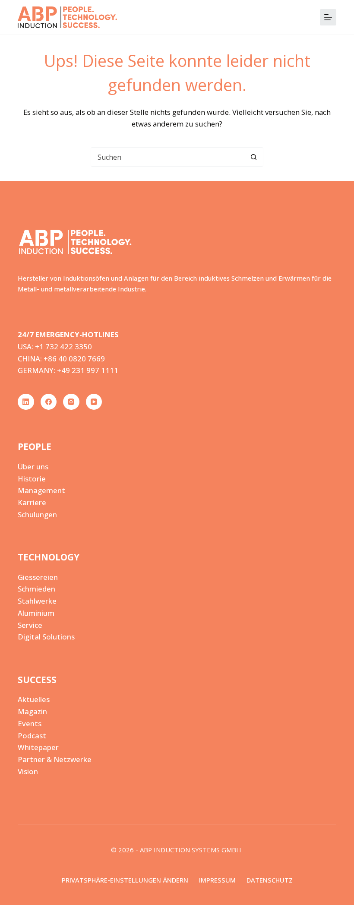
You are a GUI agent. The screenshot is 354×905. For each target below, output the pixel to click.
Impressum (217, 880)
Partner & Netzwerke (55, 759)
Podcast (32, 735)
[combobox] (167, 157)
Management (41, 490)
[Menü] (328, 17)
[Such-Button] (253, 157)
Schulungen (37, 514)
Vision (28, 771)
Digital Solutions (46, 637)
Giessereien (38, 577)
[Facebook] (49, 402)
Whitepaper (38, 747)
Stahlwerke (37, 601)
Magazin (32, 711)
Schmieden (36, 589)
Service (30, 625)
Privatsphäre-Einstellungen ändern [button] (125, 880)
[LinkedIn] (26, 402)
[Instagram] (71, 402)
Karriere (32, 502)
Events (29, 723)
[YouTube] (94, 402)
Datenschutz (270, 880)
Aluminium (36, 613)
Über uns (33, 466)
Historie (32, 479)
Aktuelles (34, 699)
